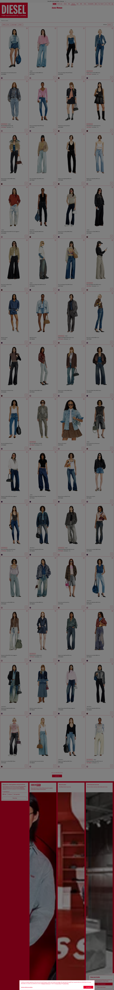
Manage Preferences (45, 983)
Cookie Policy (66, 983)
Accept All (88, 987)
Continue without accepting (26, 987)
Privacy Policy (58, 983)
